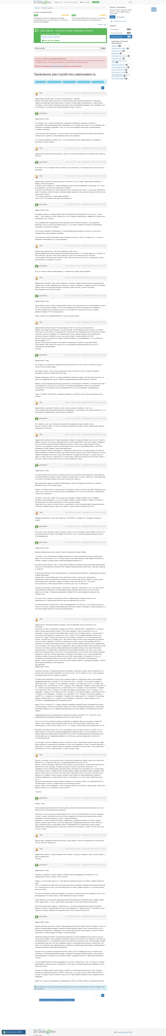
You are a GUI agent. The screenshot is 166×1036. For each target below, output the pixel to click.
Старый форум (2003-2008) (124, 1032)
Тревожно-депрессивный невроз (119, 61)
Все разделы (120, 29)
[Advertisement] (73, 1015)
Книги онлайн (85, 2)
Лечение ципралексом (118, 70)
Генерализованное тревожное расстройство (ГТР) (120, 75)
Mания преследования (118, 78)
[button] (96, 2)
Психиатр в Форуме (70, 82)
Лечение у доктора (120, 37)
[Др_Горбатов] (37, 113)
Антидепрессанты (117, 58)
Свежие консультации (119, 21)
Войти (130, 2)
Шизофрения (115, 53)
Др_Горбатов (43, 113)
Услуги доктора (41, 82)
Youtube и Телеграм (56, 66)
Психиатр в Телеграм (55, 82)
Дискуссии (59, 2)
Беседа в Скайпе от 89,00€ (14, 1032)
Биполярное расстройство (119, 56)
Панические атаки (117, 51)
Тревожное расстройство (119, 48)
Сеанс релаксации (71, 2)
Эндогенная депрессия (118, 65)
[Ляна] (37, 93)
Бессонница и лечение (118, 72)
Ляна (40, 93)
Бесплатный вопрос (84, 82)
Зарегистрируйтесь (53, 1000)
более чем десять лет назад (72, 93)
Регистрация (120, 17)
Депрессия (115, 46)
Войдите (42, 1000)
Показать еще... (102, 24)
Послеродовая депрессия (119, 67)
